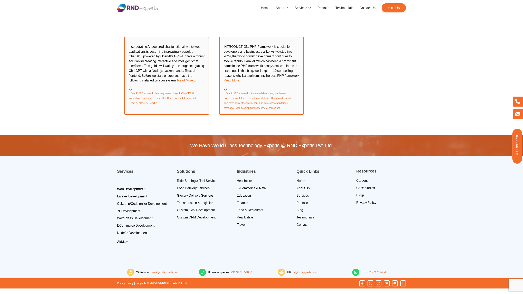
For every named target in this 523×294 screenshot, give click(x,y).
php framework (267, 103)
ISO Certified (517, 146)
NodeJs (143, 103)
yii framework (273, 108)
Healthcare (244, 181)
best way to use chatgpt (167, 93)
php (256, 103)
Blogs (360, 195)
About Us (303, 188)
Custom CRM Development (196, 217)
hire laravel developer (261, 93)
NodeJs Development (132, 233)
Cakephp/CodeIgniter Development (142, 203)
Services (301, 8)
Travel (241, 224)
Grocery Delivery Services (195, 195)
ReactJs (153, 103)
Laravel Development (132, 196)
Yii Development (128, 211)
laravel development (252, 98)
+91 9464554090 (241, 272)
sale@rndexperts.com (165, 272)
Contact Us (367, 8)
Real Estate (245, 217)
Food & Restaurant (250, 210)
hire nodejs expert (151, 98)
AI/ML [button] (121, 242)
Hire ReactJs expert (172, 98)
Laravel (236, 98)
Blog (299, 210)
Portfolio (323, 8)
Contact (301, 224)
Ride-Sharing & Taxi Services (197, 181)
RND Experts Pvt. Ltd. (310, 145)
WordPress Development (134, 218)
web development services (250, 108)
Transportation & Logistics (195, 203)
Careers (362, 180)
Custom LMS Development (196, 210)
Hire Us (394, 8)
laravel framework (273, 98)
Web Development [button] (130, 189)
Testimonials (344, 8)
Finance (242, 203)
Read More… (186, 80)
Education (244, 195)
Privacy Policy (366, 202)
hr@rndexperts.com (305, 272)
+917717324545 (377, 272)
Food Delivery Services (193, 188)
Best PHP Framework (142, 93)
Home (265, 8)
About (280, 8)
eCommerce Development (135, 225)
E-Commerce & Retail (252, 188)
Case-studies (365, 188)
